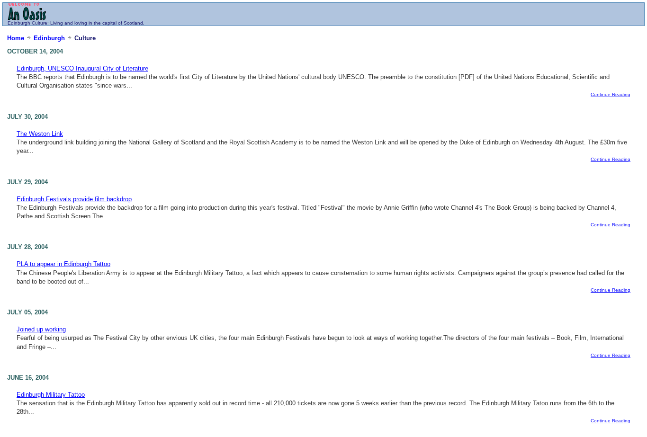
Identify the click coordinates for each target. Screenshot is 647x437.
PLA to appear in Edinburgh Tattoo (63, 264)
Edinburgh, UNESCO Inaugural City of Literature (82, 68)
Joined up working (41, 329)
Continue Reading (610, 94)
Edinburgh (19, 23)
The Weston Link (40, 133)
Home (15, 38)
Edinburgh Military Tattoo (51, 394)
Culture (39, 23)
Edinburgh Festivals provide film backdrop (74, 199)
